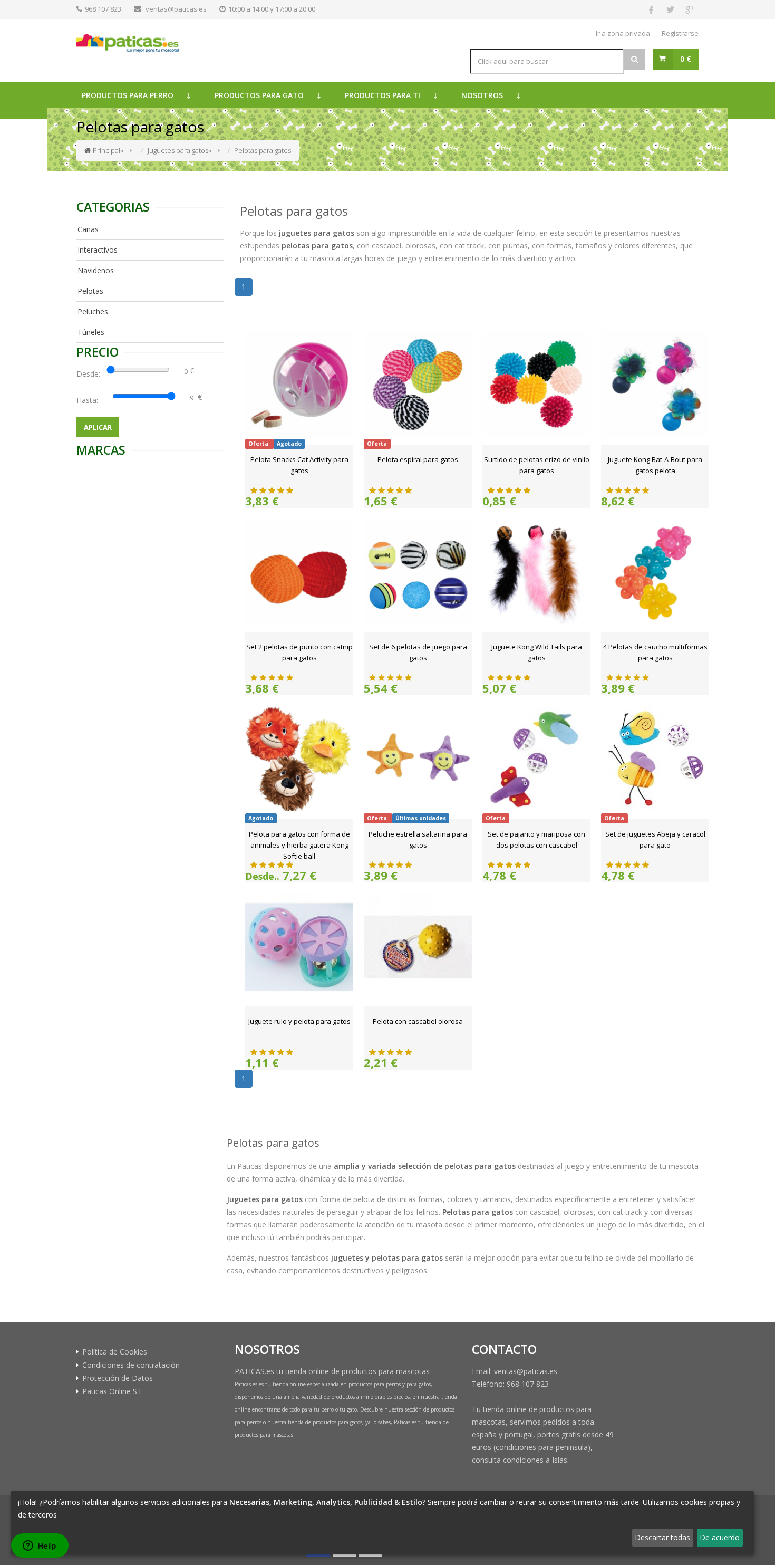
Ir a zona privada (623, 33)
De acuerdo (720, 1537)
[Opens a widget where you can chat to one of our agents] (40, 1546)
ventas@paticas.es (176, 9)
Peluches (93, 311)
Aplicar (98, 427)
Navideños (96, 270)
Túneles (91, 332)
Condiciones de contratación (131, 1365)
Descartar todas (662, 1537)
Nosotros (482, 95)
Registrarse (680, 33)
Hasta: (89, 400)
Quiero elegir (40, 1537)
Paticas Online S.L (112, 1391)
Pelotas (90, 291)
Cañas (88, 229)
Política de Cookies (114, 1352)
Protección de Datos (117, 1378)
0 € (685, 59)
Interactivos (98, 250)
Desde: (90, 374)
